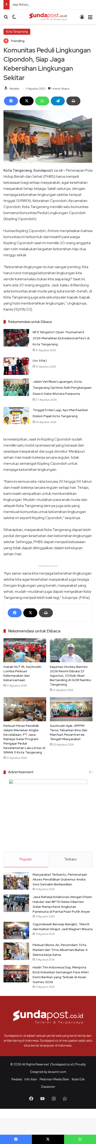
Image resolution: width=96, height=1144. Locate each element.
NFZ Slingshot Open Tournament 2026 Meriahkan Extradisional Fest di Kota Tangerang (61, 338)
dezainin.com (57, 1072)
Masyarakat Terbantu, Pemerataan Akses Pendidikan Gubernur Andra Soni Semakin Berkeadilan (60, 879)
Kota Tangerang (17, 32)
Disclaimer (48, 1087)
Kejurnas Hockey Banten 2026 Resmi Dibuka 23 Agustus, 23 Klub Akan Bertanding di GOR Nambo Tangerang (70, 675)
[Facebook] (11, 101)
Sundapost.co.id (62, 1064)
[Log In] (82, 18)
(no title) (40, 360)
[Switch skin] (14, 18)
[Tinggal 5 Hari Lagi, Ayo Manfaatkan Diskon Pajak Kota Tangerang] (16, 415)
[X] (27, 101)
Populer (26, 859)
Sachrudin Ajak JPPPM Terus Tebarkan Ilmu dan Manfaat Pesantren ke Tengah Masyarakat (68, 732)
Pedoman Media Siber (54, 1079)
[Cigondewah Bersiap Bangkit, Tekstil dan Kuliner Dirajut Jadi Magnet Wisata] (16, 930)
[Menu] (90, 18)
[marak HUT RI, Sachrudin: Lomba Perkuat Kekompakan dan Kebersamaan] (24, 650)
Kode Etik (78, 1079)
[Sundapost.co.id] (48, 17)
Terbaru (70, 859)
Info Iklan (30, 1079)
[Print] (73, 101)
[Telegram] (58, 101)
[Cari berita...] (5, 18)
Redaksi (14, 88)
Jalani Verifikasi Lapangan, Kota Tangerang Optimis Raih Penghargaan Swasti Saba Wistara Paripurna (62, 387)
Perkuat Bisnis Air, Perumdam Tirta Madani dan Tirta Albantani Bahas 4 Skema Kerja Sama (60, 950)
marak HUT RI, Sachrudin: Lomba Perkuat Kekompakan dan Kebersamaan (22, 673)
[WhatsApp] (42, 101)
